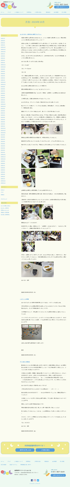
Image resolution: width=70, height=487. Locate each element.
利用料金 (29, 12)
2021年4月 (3, 145)
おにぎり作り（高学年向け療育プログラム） (31, 34)
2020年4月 (3, 172)
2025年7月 (3, 53)
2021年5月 (3, 143)
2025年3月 (3, 58)
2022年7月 (3, 112)
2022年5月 (3, 117)
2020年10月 (3, 158)
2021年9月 (3, 134)
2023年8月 (3, 88)
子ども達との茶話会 (25, 361)
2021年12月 (3, 128)
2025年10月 (3, 51)
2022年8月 (3, 110)
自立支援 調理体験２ (5, 214)
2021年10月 (3, 132)
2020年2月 (3, 176)
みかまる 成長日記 (5, 208)
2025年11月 (3, 49)
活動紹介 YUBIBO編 (5, 212)
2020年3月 (3, 174)
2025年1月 (3, 62)
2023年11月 (3, 84)
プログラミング (4, 198)
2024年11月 (3, 64)
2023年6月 (3, 93)
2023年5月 (3, 95)
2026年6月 (3, 40)
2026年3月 (3, 42)
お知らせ (2, 189)
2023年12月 (3, 82)
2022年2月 (3, 123)
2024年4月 (3, 73)
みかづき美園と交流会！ (6, 205)
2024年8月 (3, 69)
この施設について (18, 12)
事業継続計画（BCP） (26, 464)
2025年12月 (3, 47)
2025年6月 (3, 55)
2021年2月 (3, 150)
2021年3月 (3, 147)
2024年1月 (3, 80)
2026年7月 (3, 38)
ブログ (9, 12)
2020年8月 (3, 163)
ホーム (2, 12)
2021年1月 (3, 152)
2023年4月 (3, 97)
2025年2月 (3, 60)
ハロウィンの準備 (24, 299)
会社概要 (56, 12)
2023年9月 (3, 86)
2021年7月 (3, 139)
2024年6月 (3, 71)
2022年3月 (3, 121)
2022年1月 (3, 126)
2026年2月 (3, 44)
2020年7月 (3, 165)
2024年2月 (3, 77)
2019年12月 (3, 180)
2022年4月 (3, 119)
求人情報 (64, 12)
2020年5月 (3, 169)
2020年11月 (3, 156)
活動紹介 (2, 194)
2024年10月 (3, 66)
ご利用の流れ (39, 12)
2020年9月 (3, 161)
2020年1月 (3, 178)
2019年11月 (3, 183)
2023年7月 (3, 90)
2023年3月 (3, 99)
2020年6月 (3, 167)
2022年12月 (3, 104)
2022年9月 (3, 108)
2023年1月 (3, 101)
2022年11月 (3, 106)
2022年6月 (3, 115)
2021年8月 (3, 137)
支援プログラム (13, 464)
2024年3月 (3, 75)
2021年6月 (3, 141)
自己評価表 (3, 464)
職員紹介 (48, 12)
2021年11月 (3, 130)
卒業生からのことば (5, 210)
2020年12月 (3, 154)
